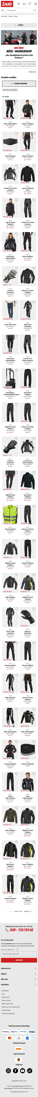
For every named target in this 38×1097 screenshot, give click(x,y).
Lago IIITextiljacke (27, 864)
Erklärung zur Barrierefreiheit (11, 1007)
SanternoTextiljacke (28, 124)
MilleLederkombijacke (27, 732)
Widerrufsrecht (6, 1000)
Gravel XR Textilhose (28, 563)
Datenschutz (6, 997)
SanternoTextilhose (27, 156)
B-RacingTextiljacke (10, 764)
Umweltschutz (6, 1010)
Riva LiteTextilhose (27, 665)
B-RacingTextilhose (10, 665)
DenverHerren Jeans (10, 324)
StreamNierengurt (10, 156)
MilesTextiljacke (10, 597)
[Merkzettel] (29, 3)
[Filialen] (18, 3)
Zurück (20, 25)
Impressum (5, 990)
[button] (34, 10)
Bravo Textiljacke (10, 830)
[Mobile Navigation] (2, 10)
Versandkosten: (8, 1088)
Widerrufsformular (7, 1004)
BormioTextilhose (28, 256)
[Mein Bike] (24, 3)
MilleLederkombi (10, 697)
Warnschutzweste (10, 529)
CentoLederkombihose (10, 124)
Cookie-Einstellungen (8, 1013)
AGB (3, 994)
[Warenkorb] (35, 3)
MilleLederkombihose (10, 732)
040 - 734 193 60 (21, 930)
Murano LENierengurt (27, 764)
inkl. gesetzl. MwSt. (18, 1086)
